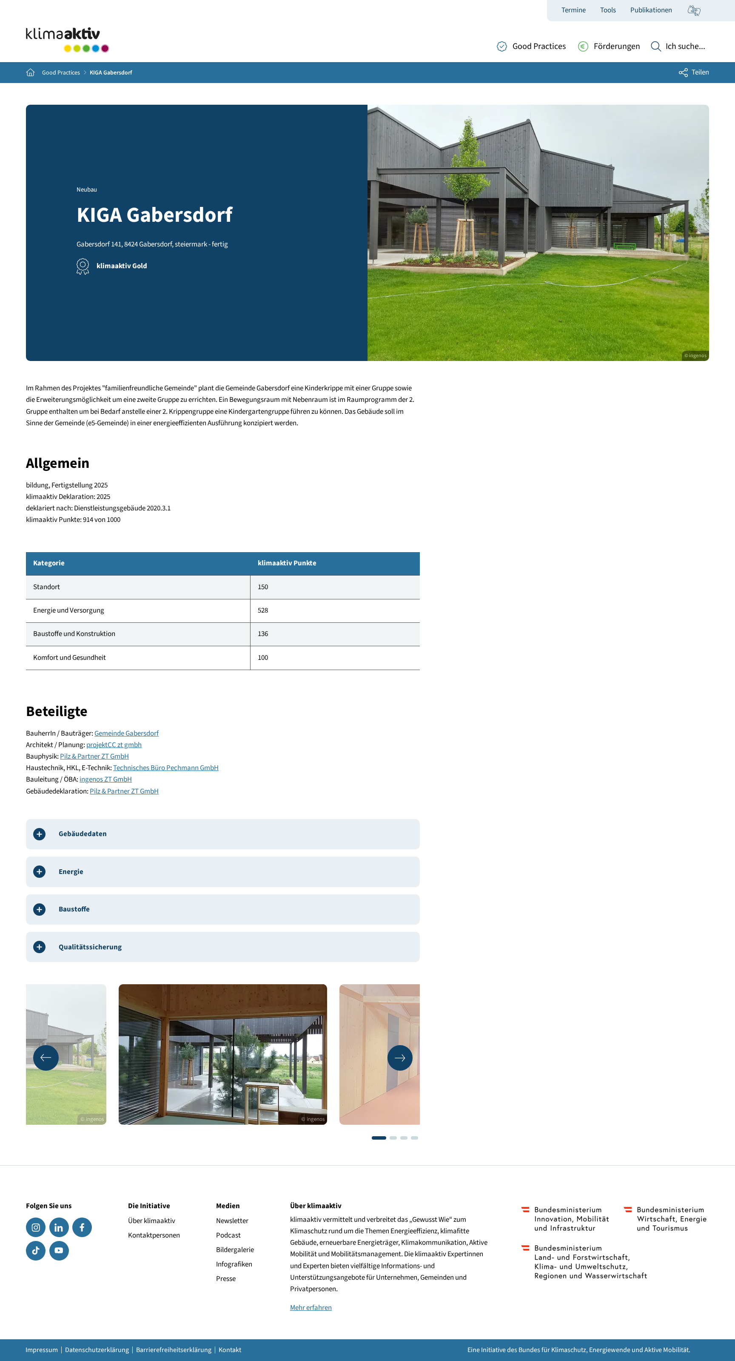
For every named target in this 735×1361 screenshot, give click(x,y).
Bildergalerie (235, 1250)
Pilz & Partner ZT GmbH (94, 756)
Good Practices (61, 73)
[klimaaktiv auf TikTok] (36, 1251)
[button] (46, 1058)
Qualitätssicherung (90, 947)
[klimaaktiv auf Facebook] (82, 1227)
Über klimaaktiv (151, 1221)
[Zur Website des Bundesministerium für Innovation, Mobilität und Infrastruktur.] (565, 1219)
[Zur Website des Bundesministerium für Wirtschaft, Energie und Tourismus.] (665, 1219)
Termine (573, 10)
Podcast (228, 1235)
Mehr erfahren (311, 1308)
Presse (226, 1279)
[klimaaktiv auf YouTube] (59, 1251)
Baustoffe (74, 909)
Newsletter (232, 1221)
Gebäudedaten (83, 834)
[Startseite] (67, 40)
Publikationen (651, 10)
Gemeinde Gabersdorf (126, 733)
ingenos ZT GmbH (106, 779)
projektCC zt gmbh (114, 745)
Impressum (42, 1350)
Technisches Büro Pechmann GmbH (166, 768)
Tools (608, 10)
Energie (71, 872)
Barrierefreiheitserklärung (173, 1350)
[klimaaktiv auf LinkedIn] (59, 1227)
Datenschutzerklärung (97, 1350)
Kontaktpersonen (154, 1235)
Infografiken (234, 1264)
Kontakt (230, 1350)
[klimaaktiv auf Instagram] (36, 1227)
